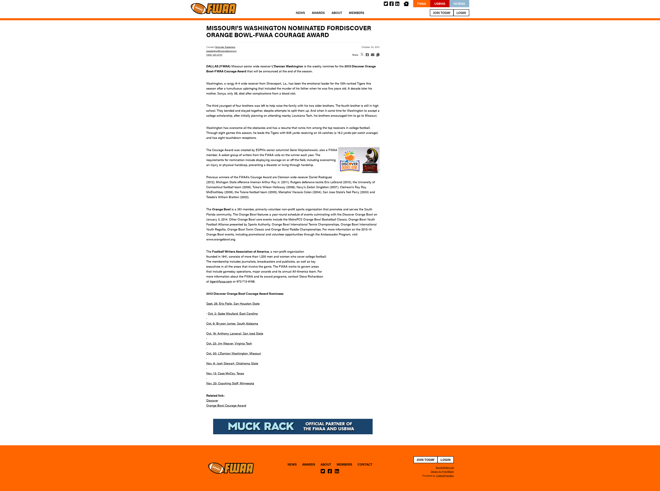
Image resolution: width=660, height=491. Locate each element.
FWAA (421, 3)
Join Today (441, 12)
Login (461, 12)
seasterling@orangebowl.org (221, 51)
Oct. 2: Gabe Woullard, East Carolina (233, 313)
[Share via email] (372, 55)
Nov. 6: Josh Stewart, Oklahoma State (232, 363)
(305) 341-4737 (214, 54)
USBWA (439, 3)
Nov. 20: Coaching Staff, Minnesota (230, 383)
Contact (365, 464)
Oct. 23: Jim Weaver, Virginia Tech (229, 343)
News (300, 12)
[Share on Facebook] (367, 55)
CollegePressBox (445, 475)
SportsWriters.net (445, 467)
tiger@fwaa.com (221, 281)
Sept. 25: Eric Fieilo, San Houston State (233, 303)
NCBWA (459, 3)
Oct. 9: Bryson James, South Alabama (232, 323)
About (337, 12)
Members (356, 12)
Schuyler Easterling (225, 47)
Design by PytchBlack (442, 471)
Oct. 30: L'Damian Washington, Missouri (233, 353)
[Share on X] (362, 55)
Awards (318, 12)
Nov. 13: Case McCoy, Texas (225, 373)
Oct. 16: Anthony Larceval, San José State (234, 333)
